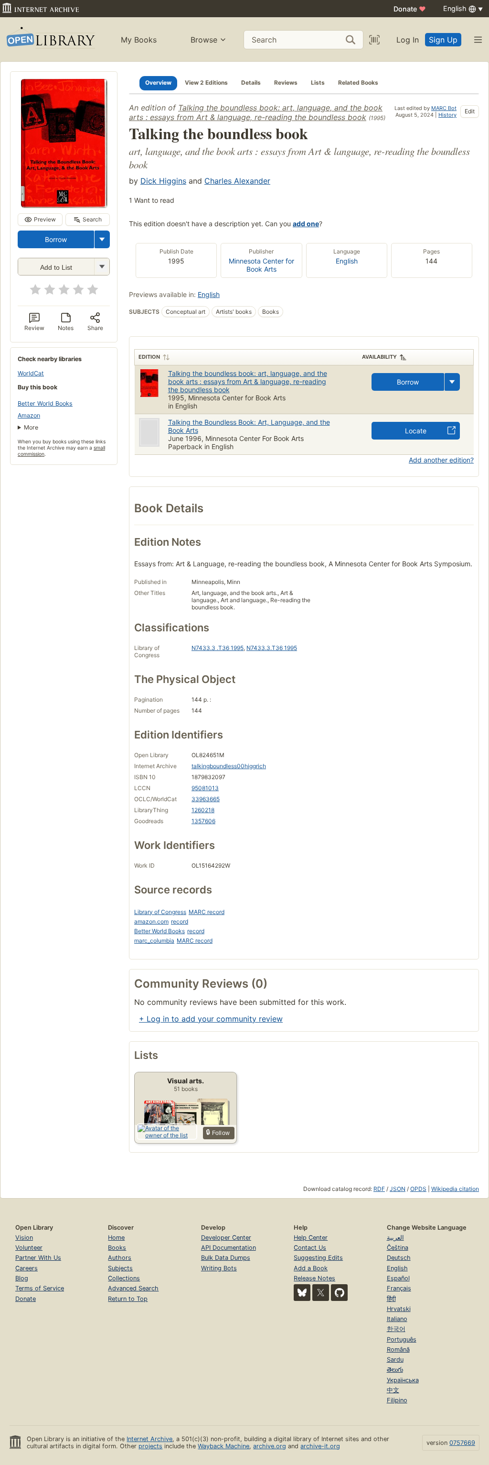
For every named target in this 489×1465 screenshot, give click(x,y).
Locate (415, 431)
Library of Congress (160, 911)
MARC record (206, 911)
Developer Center (226, 1237)
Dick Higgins (163, 181)
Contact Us (310, 1247)
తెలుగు (395, 1369)
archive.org (269, 1446)
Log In (407, 39)
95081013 (205, 788)
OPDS (418, 1188)
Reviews (286, 82)
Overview (158, 82)
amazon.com (151, 921)
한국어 (396, 1329)
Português (401, 1339)
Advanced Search (133, 1288)
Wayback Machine (223, 1446)
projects (150, 1446)
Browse (204, 39)
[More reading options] (102, 239)
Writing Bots (219, 1268)
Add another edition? (441, 460)
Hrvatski (399, 1308)
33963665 (205, 799)
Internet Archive (149, 1439)
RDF (379, 1188)
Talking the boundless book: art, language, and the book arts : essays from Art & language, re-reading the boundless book (256, 112)
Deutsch (399, 1257)
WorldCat (31, 373)
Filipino (397, 1400)
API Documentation (228, 1247)
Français (399, 1288)
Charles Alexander (237, 181)
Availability (379, 356)
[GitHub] (339, 1292)
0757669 (462, 1442)
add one (306, 224)
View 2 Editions (206, 82)
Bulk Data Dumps (225, 1257)
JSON (397, 1188)
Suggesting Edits (318, 1257)
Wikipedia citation (455, 1188)
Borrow (56, 239)
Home (116, 1237)
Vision (24, 1237)
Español (398, 1278)
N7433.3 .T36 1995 (217, 647)
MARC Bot (444, 108)
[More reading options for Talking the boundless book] (101, 266)
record (179, 921)
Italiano (397, 1318)
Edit (470, 111)
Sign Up (443, 39)
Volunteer (29, 1247)
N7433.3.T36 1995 (271, 647)
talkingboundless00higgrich (228, 766)
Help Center (311, 1237)
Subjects (120, 1268)
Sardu (395, 1359)
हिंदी (391, 1298)
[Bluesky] (302, 1292)
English (347, 261)
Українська (403, 1380)
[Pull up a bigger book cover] (64, 204)
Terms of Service (39, 1288)
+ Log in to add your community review (211, 1019)
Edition (149, 356)
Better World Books (45, 403)
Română (398, 1349)
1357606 (203, 821)
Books (117, 1247)
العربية (395, 1237)
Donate (409, 9)
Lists (318, 82)
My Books (139, 39)
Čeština (397, 1247)
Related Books (358, 82)
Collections (124, 1278)
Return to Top (128, 1298)
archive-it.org (320, 1446)
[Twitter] (320, 1292)
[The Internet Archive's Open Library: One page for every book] (50, 39)
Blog (21, 1278)
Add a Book (311, 1268)
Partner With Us (38, 1257)
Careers (26, 1268)
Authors (119, 1257)
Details (251, 82)
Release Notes (314, 1278)
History (447, 114)
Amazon (29, 415)
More (31, 427)
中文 (393, 1390)
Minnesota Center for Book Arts (261, 265)
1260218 (202, 810)
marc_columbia (154, 940)
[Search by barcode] (374, 40)
